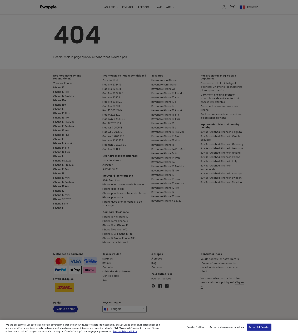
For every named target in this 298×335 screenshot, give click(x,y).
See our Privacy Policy (125, 331)
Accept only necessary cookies (227, 327)
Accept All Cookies (259, 327)
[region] (149, 327)
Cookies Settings (196, 327)
